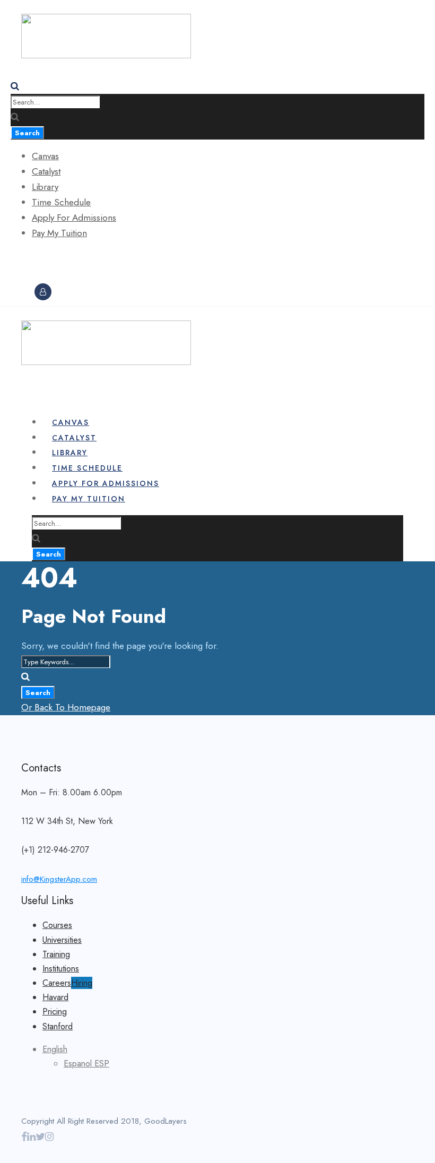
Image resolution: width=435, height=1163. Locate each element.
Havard (55, 997)
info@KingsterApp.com (59, 879)
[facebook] (23, 276)
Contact (155, 262)
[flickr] (29, 276)
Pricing (54, 1011)
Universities (62, 940)
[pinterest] (43, 276)
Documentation (46, 262)
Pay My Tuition (59, 233)
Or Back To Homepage (65, 707)
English (54, 1049)
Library (45, 186)
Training (56, 954)
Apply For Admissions (74, 217)
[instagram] (49, 276)
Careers (67, 983)
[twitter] (40, 1137)
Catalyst (46, 171)
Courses (57, 925)
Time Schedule (61, 202)
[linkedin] (36, 276)
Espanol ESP (86, 1063)
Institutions (60, 968)
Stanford (57, 1026)
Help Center (106, 262)
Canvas (45, 156)
